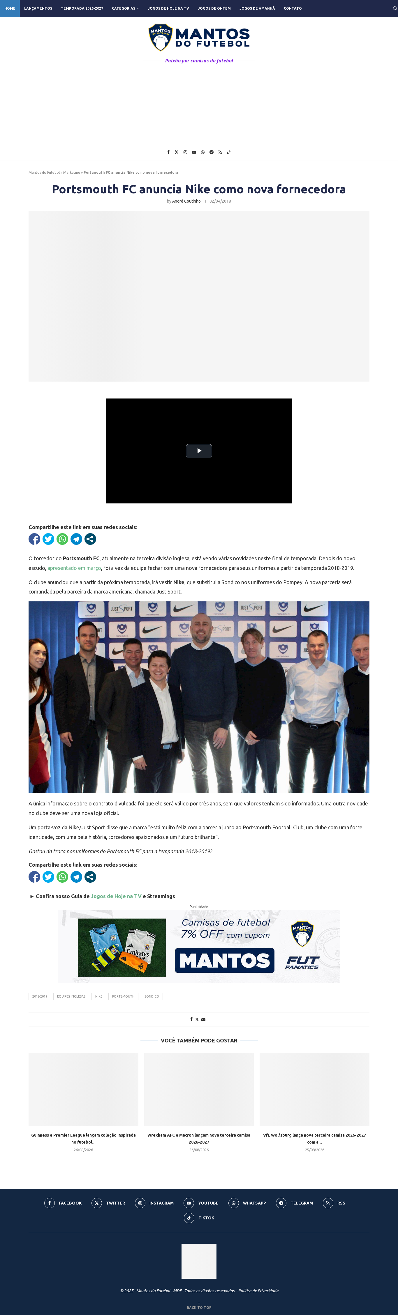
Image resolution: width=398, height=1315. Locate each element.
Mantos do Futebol (44, 172)
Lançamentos (38, 8)
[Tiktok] (229, 152)
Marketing (71, 172)
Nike (98, 996)
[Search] (395, 8)
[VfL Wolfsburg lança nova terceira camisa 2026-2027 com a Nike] (314, 1089)
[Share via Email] (203, 1019)
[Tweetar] (48, 539)
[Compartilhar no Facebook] (34, 539)
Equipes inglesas (71, 996)
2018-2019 (39, 996)
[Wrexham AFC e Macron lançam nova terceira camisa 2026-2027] (199, 1089)
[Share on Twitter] (197, 1019)
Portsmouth (123, 996)
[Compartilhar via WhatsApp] (62, 539)
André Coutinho (186, 201)
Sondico (152, 996)
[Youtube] (194, 152)
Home (9, 8)
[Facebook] (168, 152)
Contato (293, 8)
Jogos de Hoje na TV (168, 8)
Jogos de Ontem (214, 8)
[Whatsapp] (203, 152)
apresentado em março (74, 568)
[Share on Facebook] (191, 1019)
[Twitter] (177, 152)
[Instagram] (185, 152)
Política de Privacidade (258, 1290)
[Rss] (220, 152)
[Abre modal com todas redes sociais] (90, 539)
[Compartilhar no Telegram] (76, 539)
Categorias (123, 8)
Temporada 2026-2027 (82, 8)
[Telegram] (211, 152)
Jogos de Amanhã (257, 8)
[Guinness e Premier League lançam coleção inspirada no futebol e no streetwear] (83, 1089)
